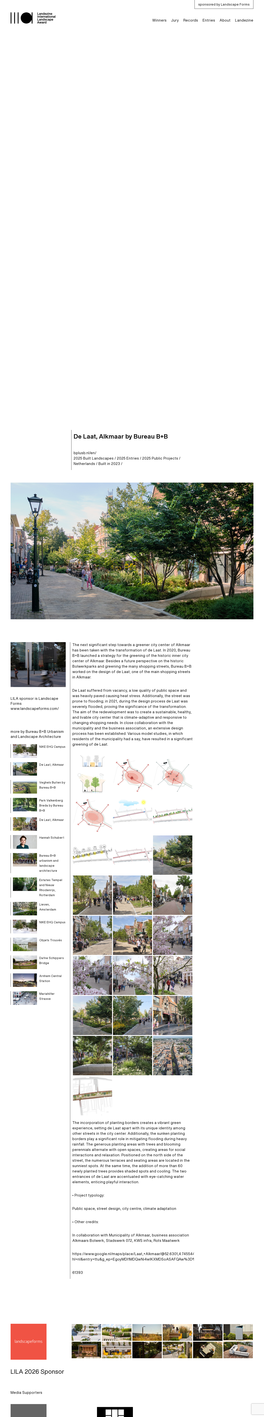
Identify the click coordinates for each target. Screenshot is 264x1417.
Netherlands (84, 464)
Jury (175, 20)
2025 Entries (128, 458)
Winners (159, 20)
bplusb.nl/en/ (85, 453)
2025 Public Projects (160, 458)
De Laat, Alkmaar (51, 764)
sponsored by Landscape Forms (224, 4)
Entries (209, 20)
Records (190, 20)
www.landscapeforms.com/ (35, 708)
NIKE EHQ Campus (52, 746)
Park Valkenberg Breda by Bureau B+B (51, 805)
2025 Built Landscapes (94, 458)
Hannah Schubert (51, 837)
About (225, 20)
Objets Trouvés (50, 940)
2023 (115, 464)
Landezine (244, 20)
